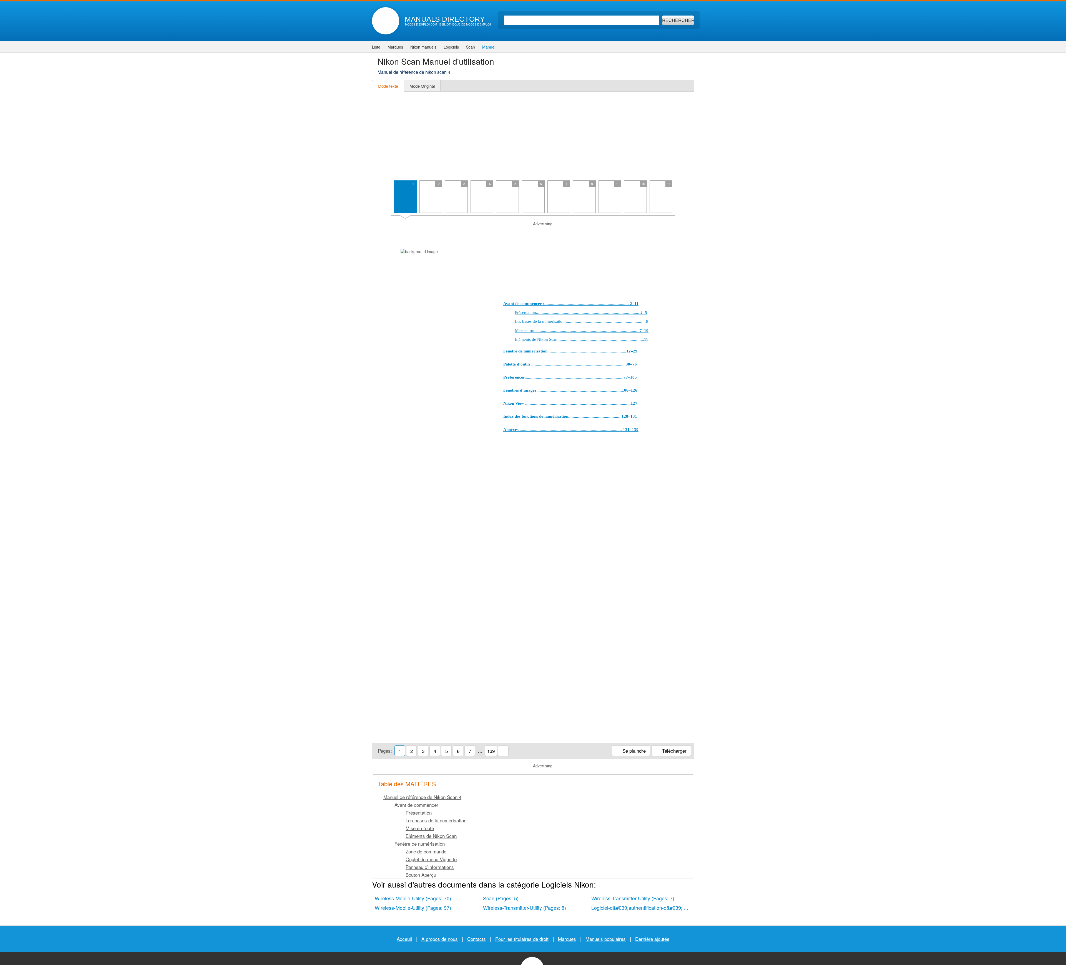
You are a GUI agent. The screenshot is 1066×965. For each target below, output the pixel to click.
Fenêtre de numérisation (419, 843)
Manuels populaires (605, 938)
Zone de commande (426, 851)
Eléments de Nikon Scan (431, 835)
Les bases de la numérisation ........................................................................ (581, 321)
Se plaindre (633, 750)
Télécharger (674, 750)
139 (491, 750)
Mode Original (422, 86)
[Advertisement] (533, 136)
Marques (567, 938)
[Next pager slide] (683, 199)
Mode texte (388, 86)
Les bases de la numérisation (436, 820)
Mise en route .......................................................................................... (581, 330)
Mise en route (420, 828)
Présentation (419, 812)
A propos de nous (439, 938)
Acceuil (404, 938)
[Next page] (683, 476)
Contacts (476, 938)
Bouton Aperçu (421, 874)
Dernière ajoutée (652, 938)
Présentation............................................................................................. (581, 312)
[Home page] (385, 21)
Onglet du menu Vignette (431, 859)
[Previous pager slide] (383, 199)
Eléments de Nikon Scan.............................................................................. (581, 339)
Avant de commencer (416, 804)
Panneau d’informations (430, 866)
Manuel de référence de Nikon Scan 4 (422, 796)
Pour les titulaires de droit (522, 938)
